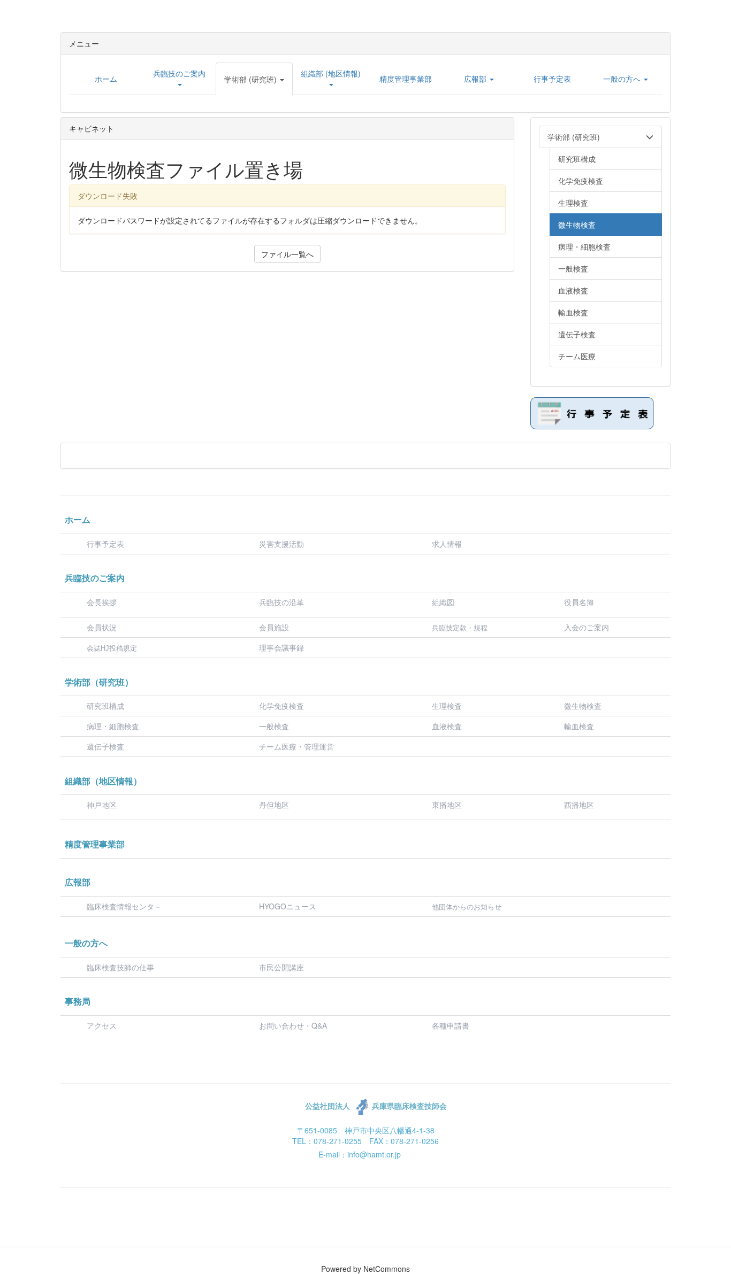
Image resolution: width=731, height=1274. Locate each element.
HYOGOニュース (287, 906)
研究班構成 (105, 705)
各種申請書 (450, 1025)
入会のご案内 (586, 627)
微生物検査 (582, 705)
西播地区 (579, 804)
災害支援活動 (281, 543)
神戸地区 (102, 804)
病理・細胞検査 (113, 726)
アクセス (102, 1025)
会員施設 (274, 627)
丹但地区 (274, 804)
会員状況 (102, 627)
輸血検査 (579, 726)
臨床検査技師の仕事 (121, 967)
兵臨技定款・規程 (460, 628)
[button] (254, 79)
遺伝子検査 (105, 746)
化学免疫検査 (281, 705)
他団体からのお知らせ (466, 907)
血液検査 (447, 726)
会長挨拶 (102, 602)
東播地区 (447, 804)
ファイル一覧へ (287, 254)
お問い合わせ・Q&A (293, 1025)
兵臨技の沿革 (281, 602)
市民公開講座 (281, 967)
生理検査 (447, 705)
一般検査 (274, 726)
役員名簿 (579, 602)
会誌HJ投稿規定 (112, 648)
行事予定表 (105, 543)
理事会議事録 (281, 647)
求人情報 (447, 543)
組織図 (443, 602)
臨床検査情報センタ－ (124, 906)
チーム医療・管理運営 (296, 746)
